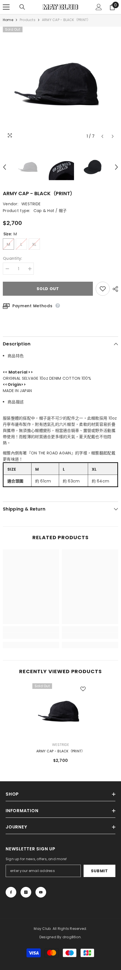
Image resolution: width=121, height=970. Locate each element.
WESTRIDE (31, 204)
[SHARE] (114, 289)
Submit (99, 871)
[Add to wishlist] (103, 289)
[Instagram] (26, 892)
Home (8, 19)
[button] (102, 136)
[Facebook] (11, 892)
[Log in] (99, 7)
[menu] (6, 7)
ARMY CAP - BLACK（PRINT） (60, 751)
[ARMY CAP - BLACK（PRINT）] (60, 711)
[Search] (22, 7)
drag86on (71, 937)
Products (27, 19)
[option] (60, 84)
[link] (31, 636)
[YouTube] (40, 892)
